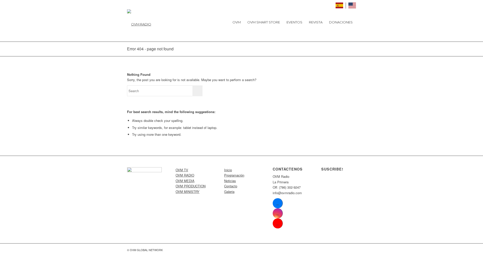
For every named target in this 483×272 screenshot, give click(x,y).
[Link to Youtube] (278, 223)
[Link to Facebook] (278, 203)
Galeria (229, 191)
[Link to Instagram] (278, 213)
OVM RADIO (185, 175)
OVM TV (182, 169)
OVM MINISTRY (187, 191)
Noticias (230, 180)
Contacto (230, 186)
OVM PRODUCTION (191, 186)
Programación (234, 175)
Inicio (228, 169)
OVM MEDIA (185, 180)
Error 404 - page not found (150, 49)
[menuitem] (236, 22)
